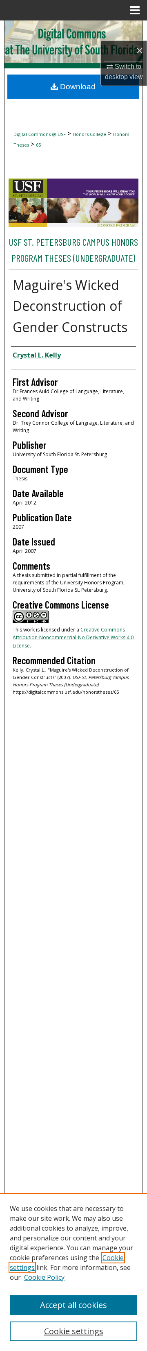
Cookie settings (73, 1331)
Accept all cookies (73, 1304)
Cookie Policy (44, 1277)
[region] (73, 1272)
